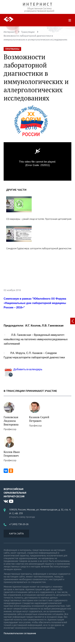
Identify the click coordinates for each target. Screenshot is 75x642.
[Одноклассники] (11, 471)
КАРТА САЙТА (16, 533)
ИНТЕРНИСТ (37, 5)
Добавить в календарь (27, 369)
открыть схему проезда (22, 517)
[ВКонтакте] (6, 471)
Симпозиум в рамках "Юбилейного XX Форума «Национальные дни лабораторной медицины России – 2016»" (35, 303)
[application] (37, 161)
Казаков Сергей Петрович (39, 419)
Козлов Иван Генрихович (12, 453)
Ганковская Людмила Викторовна (11, 420)
